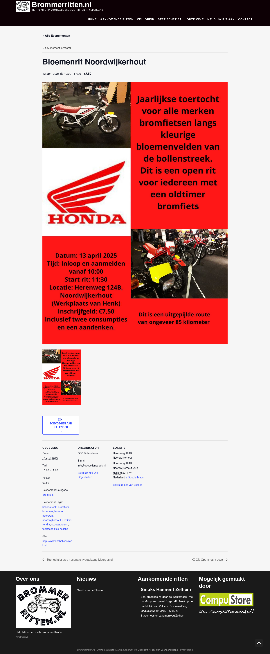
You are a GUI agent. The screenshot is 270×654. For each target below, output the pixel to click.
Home (92, 19)
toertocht (47, 529)
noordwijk (47, 515)
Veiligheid (145, 19)
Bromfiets (47, 494)
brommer (47, 511)
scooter (55, 524)
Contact (245, 19)
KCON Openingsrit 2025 (208, 559)
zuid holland (61, 529)
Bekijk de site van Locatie (127, 485)
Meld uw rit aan (221, 19)
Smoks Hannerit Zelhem (166, 589)
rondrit (46, 524)
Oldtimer (67, 520)
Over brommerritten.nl (90, 590)
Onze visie (195, 19)
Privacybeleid (186, 649)
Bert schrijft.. (170, 19)
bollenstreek (49, 507)
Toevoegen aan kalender (61, 425)
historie (58, 511)
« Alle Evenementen (56, 35)
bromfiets (63, 507)
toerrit (64, 524)
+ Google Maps (135, 477)
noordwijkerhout (51, 520)
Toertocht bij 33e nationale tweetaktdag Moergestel (79, 559)
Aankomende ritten (116, 19)
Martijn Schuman (124, 649)
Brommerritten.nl (61, 4)
